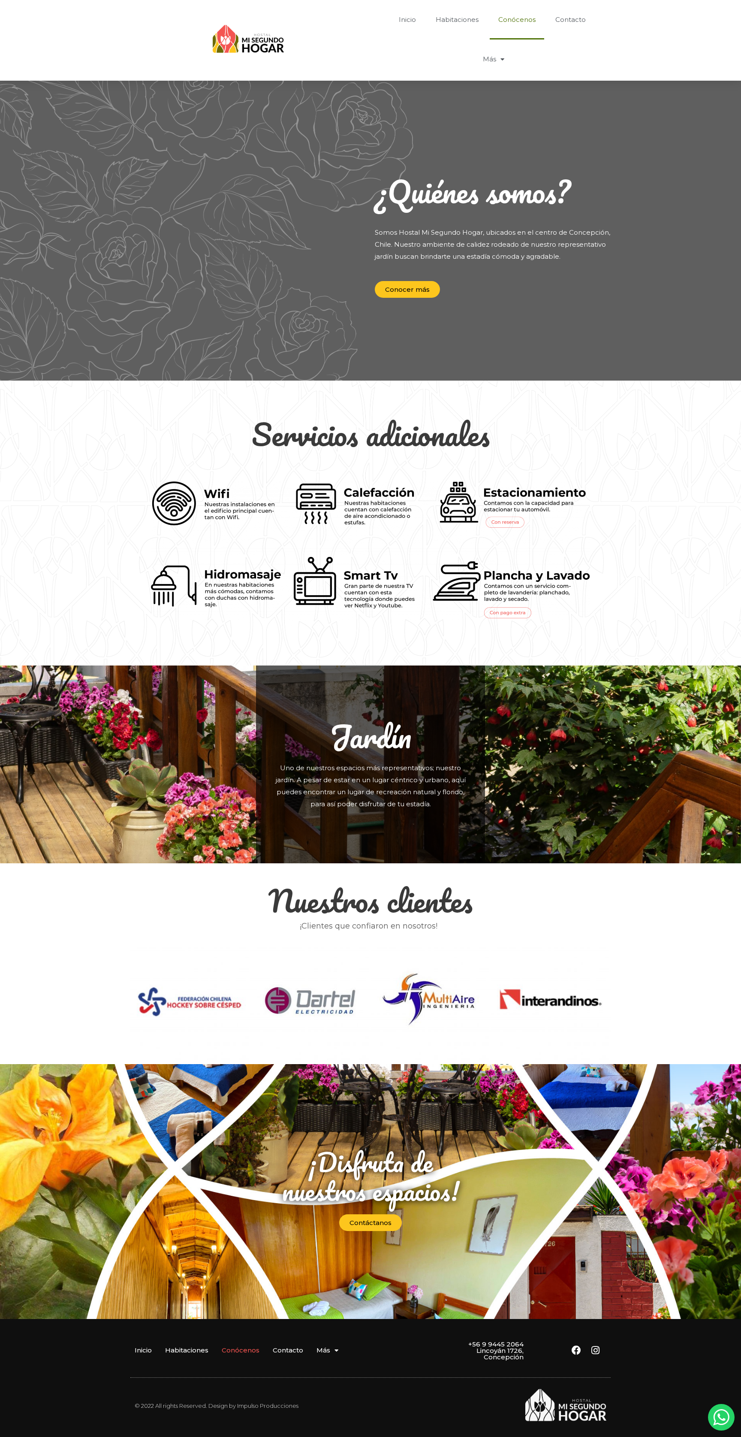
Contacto (570, 19)
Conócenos (517, 19)
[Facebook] (576, 1350)
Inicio (407, 19)
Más (489, 59)
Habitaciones (457, 19)
